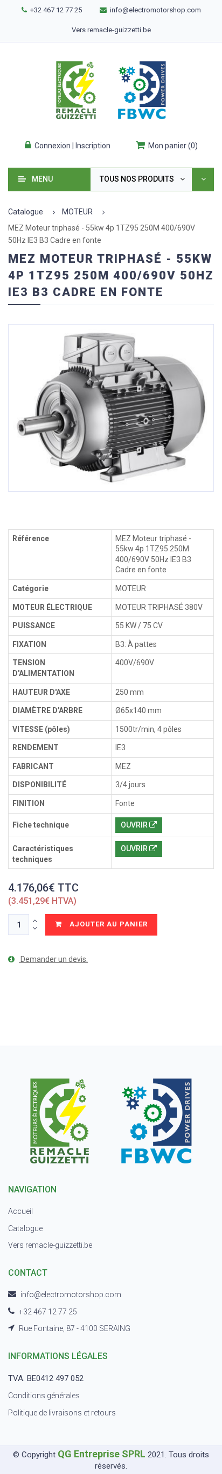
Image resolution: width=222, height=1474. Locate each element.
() (173, 145)
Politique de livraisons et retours (62, 1412)
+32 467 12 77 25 (56, 10)
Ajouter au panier (107, 924)
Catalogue (25, 211)
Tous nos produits (137, 179)
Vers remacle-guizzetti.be (111, 30)
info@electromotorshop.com (155, 10)
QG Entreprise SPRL (101, 1453)
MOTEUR (77, 211)
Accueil (20, 1211)
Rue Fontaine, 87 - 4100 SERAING (74, 1328)
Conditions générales (44, 1395)
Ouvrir (135, 825)
